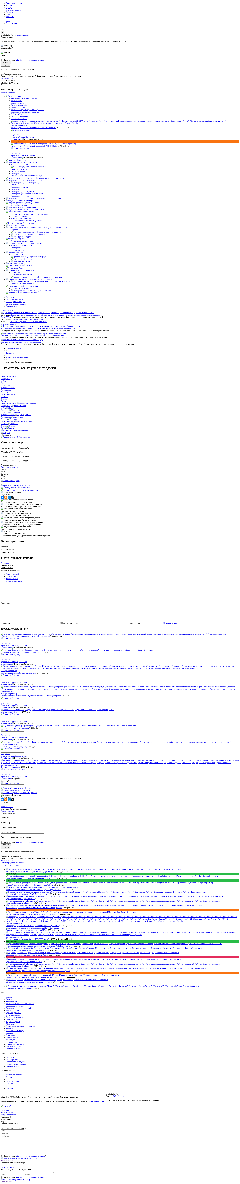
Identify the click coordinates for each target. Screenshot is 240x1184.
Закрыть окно (7, 78)
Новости (9, 12)
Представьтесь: (133, 623)
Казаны (9, 997)
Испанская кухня (13, 1046)
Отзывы (4, 419)
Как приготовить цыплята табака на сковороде (21, 342)
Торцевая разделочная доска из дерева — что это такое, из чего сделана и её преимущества (40, 328)
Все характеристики (9, 467)
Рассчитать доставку (29, 490)
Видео (3, 428)
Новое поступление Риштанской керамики (28, 322)
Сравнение (30, 137)
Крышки (9, 1033)
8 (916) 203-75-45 (8, 1112)
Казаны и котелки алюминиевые (20, 1004)
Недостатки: (6, 623)
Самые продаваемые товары (13, 863)
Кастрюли (10, 999)
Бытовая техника (13, 1042)
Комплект (5, 410)
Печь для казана (13, 1015)
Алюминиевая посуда (15, 1031)
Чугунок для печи (13, 1013)
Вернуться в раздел (9, 403)
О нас (8, 14)
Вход (8, 21)
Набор (3, 408)
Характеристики (8, 415)
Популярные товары (14, 299)
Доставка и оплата (14, 3)
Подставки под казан (15, 1017)
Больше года (11, 576)
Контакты (10, 17)
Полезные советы (13, 10)
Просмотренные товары (11, 865)
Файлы (4, 426)
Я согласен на (25, 60)
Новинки (10, 297)
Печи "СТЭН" (7, 317)
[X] (13, 497)
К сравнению (21, 645)
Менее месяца (12, 579)
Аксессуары (6, 417)
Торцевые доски (13, 1022)
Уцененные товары (14, 306)
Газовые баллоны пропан (17, 1044)
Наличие (4, 424)
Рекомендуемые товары (16, 304)
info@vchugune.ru (119, 1096)
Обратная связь (7, 1110)
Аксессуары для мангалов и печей (20, 1026)
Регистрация (11, 23)
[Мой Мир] (9, 497)
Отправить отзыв (170, 623)
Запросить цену (23, 1179)
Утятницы (10, 1035)
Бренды (9, 8)
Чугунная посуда (13, 1001)
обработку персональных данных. (30, 60)
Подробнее (15, 135)
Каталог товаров (8, 92)
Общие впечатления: (69, 623)
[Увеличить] (14, 430)
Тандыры (10, 1028)
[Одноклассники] (6, 497)
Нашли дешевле (23, 488)
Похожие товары (8, 421)
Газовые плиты (12, 1019)
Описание (5, 412)
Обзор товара (6, 406)
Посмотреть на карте (97, 1101)
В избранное (16, 139)
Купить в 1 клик (18, 137)
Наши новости (7, 310)
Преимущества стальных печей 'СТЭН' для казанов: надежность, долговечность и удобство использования (56, 315)
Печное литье (12, 1037)
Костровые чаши (13, 1049)
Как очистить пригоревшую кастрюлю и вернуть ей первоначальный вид (32, 335)
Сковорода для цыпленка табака (20, 1008)
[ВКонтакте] (2, 497)
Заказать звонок (22, 35)
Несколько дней (13, 574)
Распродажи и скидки (15, 302)
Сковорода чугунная (15, 1006)
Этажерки (5, 563)
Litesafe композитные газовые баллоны (27, 319)
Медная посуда (12, 1010)
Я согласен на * (25, 1156)
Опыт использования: (10, 570)
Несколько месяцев (14, 581)
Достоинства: (6, 603)
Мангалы (10, 1024)
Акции (9, 5)
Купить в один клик (29, 1158)
